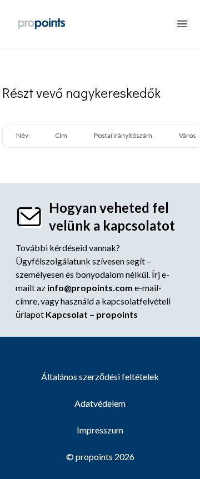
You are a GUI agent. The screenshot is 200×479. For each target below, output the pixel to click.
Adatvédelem (100, 403)
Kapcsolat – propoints (92, 314)
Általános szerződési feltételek (100, 376)
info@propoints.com (90, 287)
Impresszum (100, 430)
